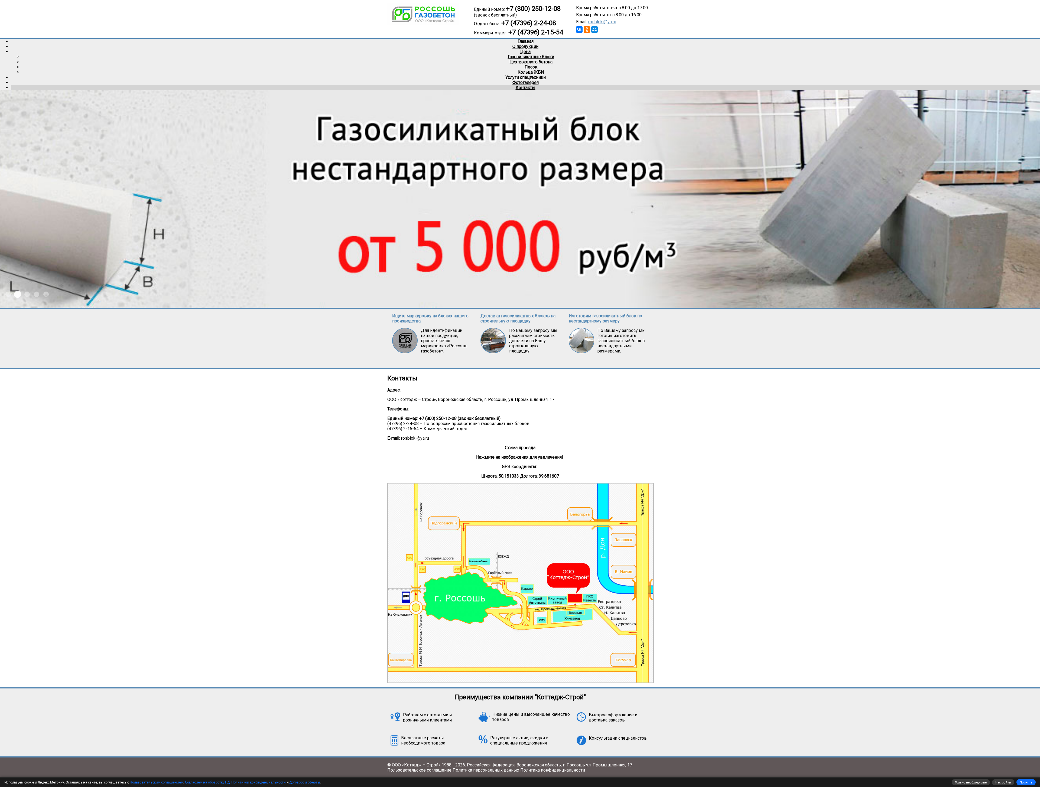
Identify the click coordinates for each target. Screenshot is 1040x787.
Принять (1026, 782)
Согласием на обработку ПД (207, 782)
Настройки (1003, 782)
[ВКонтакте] (579, 29)
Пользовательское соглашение (419, 770)
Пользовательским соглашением (156, 782)
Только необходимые (971, 782)
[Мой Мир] (594, 29)
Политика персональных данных (486, 770)
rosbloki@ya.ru (602, 21)
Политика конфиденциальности (552, 770)
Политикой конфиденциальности (258, 782)
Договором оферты (305, 782)
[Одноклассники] (587, 29)
